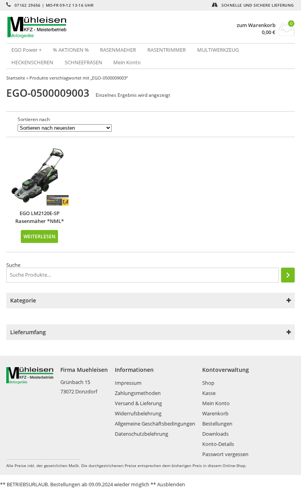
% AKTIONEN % (71, 49)
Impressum (128, 382)
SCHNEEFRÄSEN (83, 62)
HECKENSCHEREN (32, 62)
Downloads (215, 433)
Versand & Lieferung (138, 403)
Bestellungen (217, 423)
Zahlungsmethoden (138, 393)
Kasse (209, 393)
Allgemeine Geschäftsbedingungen (155, 423)
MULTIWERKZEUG (218, 49)
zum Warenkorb (256, 25)
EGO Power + (26, 49)
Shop (208, 382)
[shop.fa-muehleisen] (78, 27)
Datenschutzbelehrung (141, 433)
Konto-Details (218, 443)
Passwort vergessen (225, 454)
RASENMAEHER (118, 49)
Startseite (15, 78)
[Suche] (288, 275)
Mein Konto (127, 62)
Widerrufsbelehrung (138, 413)
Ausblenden (171, 484)
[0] (286, 33)
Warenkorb (215, 413)
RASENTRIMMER (166, 49)
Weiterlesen (39, 236)
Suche (13, 264)
